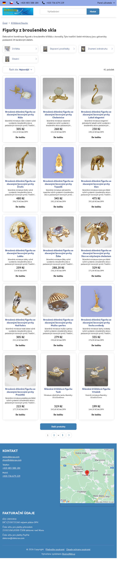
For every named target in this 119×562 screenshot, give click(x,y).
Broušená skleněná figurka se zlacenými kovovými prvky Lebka (20, 253)
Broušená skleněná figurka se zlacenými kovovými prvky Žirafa (20, 183)
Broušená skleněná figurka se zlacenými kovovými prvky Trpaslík (58, 183)
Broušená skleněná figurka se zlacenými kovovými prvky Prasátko (20, 391)
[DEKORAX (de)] (5, 3)
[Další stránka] (69, 435)
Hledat (93, 11)
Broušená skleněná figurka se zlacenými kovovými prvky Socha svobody (96, 322)
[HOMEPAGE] (11, 3)
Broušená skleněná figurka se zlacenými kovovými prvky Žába (58, 253)
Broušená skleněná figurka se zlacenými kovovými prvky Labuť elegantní (96, 114)
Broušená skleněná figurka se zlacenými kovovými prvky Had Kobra (20, 322)
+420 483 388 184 (11, 468)
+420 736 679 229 (11, 476)
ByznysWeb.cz (68, 554)
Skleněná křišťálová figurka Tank (58, 390)
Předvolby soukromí (55, 549)
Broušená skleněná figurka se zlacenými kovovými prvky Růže (20, 114)
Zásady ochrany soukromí (78, 549)
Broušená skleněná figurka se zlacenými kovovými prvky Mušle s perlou (58, 322)
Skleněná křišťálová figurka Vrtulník (96, 390)
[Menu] (113, 11)
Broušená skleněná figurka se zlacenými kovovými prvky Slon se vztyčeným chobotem (96, 253)
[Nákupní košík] (105, 11)
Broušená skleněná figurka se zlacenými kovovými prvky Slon (96, 183)
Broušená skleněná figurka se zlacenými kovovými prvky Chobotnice (58, 114)
